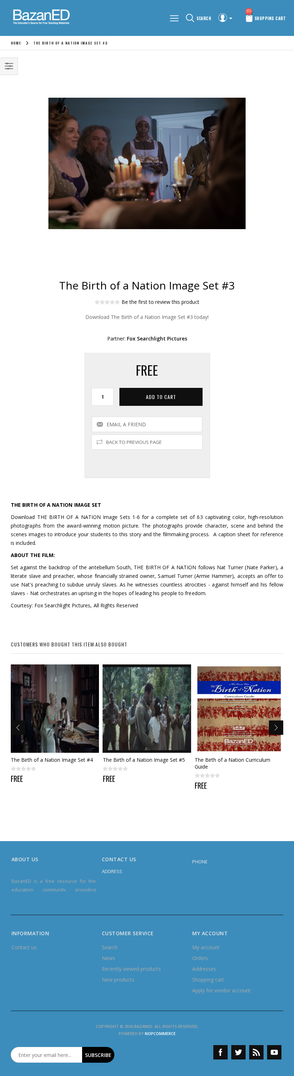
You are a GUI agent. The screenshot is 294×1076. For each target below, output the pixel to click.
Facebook (220, 1052)
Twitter (238, 1052)
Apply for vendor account (221, 990)
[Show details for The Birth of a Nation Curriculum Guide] (239, 708)
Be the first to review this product (160, 301)
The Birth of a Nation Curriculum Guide (232, 763)
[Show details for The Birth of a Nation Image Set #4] (55, 708)
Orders (200, 958)
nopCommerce (160, 1033)
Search (110, 947)
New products (118, 979)
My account (205, 947)
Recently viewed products (131, 968)
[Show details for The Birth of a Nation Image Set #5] (147, 708)
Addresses (204, 968)
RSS (256, 1052)
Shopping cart (208, 979)
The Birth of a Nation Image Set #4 (52, 759)
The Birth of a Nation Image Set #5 (144, 759)
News (108, 958)
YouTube (274, 1052)
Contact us (24, 947)
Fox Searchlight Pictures (157, 338)
